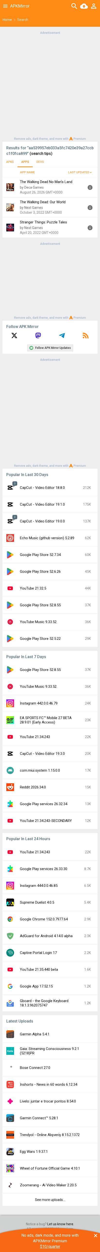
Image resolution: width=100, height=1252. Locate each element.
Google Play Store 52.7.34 (40, 555)
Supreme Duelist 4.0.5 (37, 902)
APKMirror (20, 6)
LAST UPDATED (78, 172)
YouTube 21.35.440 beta (39, 969)
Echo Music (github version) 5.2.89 (47, 538)
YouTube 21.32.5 (33, 588)
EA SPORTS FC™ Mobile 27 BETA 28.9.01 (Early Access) (46, 720)
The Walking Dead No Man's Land (46, 182)
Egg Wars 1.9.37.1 (34, 1151)
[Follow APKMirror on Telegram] (62, 337)
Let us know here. (60, 1224)
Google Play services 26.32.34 (43, 804)
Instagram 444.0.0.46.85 (39, 885)
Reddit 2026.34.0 (33, 787)
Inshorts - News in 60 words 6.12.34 (48, 1084)
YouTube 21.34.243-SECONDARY (46, 821)
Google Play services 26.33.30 (43, 869)
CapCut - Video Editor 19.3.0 (42, 753)
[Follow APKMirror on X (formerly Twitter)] (14, 337)
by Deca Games (32, 187)
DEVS (40, 162)
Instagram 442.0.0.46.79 (39, 703)
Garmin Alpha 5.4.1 (35, 1034)
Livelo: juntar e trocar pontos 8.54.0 (48, 1101)
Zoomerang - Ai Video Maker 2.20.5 (48, 1185)
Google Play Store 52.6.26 (40, 571)
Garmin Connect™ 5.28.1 (39, 1118)
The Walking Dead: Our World (43, 202)
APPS (25, 162)
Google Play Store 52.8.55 (40, 605)
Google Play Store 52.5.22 (40, 638)
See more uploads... (50, 1200)
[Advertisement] (50, 85)
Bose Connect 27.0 (35, 1068)
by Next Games (31, 208)
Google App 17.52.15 (36, 986)
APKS (10, 162)
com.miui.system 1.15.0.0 (40, 770)
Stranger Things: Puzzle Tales (43, 222)
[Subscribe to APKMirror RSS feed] (86, 337)
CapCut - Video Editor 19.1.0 (42, 504)
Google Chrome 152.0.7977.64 (44, 919)
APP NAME (27, 172)
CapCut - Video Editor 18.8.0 (42, 487)
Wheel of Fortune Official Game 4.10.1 (50, 1168)
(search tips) (41, 153)
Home (7, 20)
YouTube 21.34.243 (35, 737)
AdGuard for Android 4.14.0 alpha (46, 936)
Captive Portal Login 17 (38, 953)
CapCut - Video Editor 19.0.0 (42, 521)
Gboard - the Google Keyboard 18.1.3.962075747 (44, 1003)
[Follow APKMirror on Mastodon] (38, 337)
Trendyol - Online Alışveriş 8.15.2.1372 (50, 1135)
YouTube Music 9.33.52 (38, 622)
